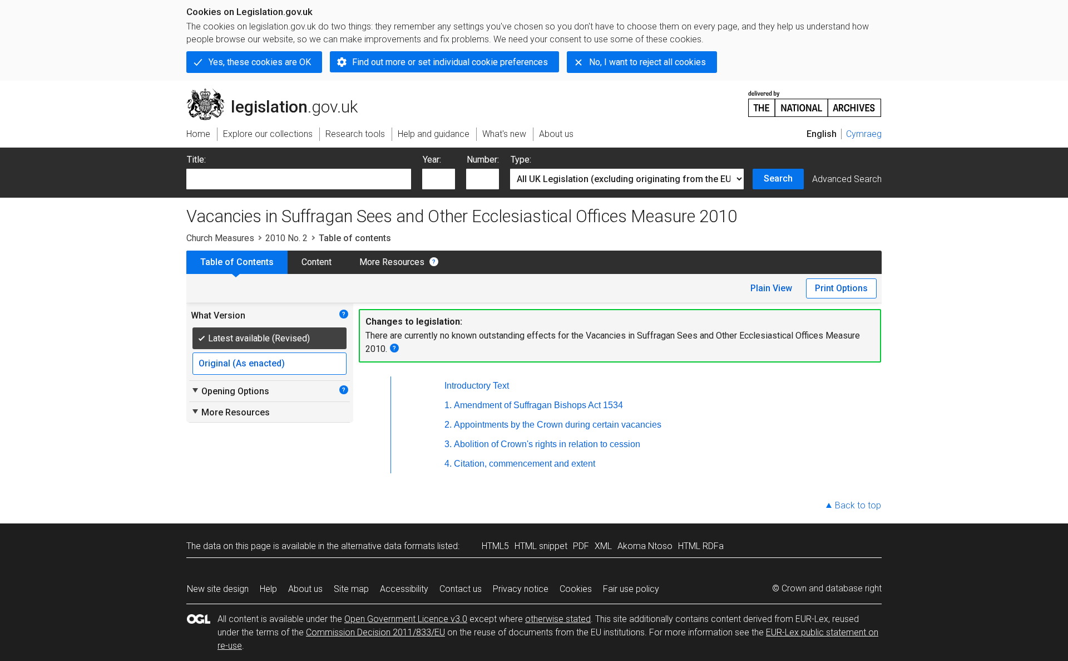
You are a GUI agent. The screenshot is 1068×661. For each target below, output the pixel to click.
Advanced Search (847, 179)
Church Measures (220, 238)
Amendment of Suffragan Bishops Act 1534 (538, 405)
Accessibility (404, 589)
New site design (218, 589)
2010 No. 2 (286, 238)
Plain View (771, 288)
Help (268, 589)
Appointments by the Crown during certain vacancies (557, 424)
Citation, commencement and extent (524, 463)
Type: (521, 159)
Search (778, 178)
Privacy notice (520, 589)
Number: (483, 159)
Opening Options (230, 390)
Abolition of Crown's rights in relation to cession (547, 444)
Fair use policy (631, 589)
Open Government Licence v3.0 (405, 619)
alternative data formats (388, 546)
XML (603, 546)
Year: (432, 159)
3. (448, 444)
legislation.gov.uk (278, 93)
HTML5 (495, 546)
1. (448, 405)
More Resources (391, 262)
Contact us (460, 589)
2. (448, 424)
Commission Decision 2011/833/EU (375, 632)
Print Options (841, 288)
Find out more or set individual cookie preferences (450, 62)
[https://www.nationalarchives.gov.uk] (815, 99)
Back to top (858, 505)
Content (316, 262)
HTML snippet (541, 546)
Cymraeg (864, 134)
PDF (581, 546)
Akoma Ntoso (645, 546)
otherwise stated (558, 619)
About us (305, 589)
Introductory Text (476, 385)
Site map (351, 589)
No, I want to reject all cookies (647, 62)
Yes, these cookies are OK (260, 62)
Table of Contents (237, 262)
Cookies (576, 589)
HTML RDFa (701, 546)
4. (448, 463)
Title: (196, 159)
